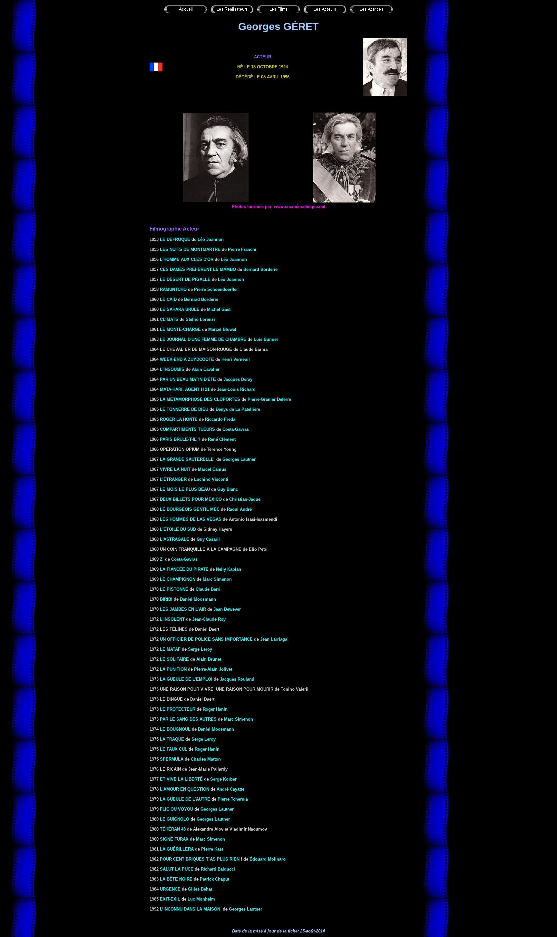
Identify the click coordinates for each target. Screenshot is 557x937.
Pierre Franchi (242, 249)
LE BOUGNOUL (175, 729)
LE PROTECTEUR (177, 709)
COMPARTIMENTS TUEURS (187, 429)
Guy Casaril (208, 539)
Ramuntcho (173, 289)
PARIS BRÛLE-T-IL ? (180, 439)
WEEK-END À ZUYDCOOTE (187, 359)
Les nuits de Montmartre (190, 249)
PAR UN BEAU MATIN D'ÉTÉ (188, 379)
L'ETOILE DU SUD (178, 529)
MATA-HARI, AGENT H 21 (185, 389)
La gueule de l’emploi (186, 679)
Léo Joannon (211, 239)
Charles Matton (206, 759)
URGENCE (170, 889)
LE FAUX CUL (173, 749)
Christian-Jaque (244, 499)
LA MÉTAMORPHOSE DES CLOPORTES (200, 399)
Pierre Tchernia (233, 799)
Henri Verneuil (235, 359)
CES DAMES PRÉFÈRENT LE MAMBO (198, 269)
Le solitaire (174, 659)
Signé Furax (174, 839)
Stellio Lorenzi (200, 319)
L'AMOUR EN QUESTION (184, 789)
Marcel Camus (212, 469)
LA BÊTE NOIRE (176, 879)
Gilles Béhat (200, 889)
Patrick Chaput (214, 879)
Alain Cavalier (206, 369)
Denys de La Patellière (238, 409)
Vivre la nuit (175, 469)
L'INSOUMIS (172, 369)
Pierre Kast (212, 849)
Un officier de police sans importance (206, 639)
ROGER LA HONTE (179, 419)
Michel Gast (218, 309)
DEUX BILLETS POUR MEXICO (191, 499)
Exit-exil (170, 899)
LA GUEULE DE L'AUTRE (185, 799)
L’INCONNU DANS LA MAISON (190, 909)
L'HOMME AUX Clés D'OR (186, 259)
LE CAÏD (168, 299)
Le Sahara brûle (180, 309)
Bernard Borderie (260, 269)
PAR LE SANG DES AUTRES (188, 719)
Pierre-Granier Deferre (269, 399)
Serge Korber (223, 779)
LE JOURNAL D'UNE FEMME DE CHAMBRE (203, 339)
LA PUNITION (173, 669)
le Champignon (177, 579)
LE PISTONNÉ (174, 589)
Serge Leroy (200, 649)
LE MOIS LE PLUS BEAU (185, 489)
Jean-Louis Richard (236, 389)
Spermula (171, 759)
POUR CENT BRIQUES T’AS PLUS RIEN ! (201, 859)
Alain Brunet (208, 659)
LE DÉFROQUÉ (175, 239)
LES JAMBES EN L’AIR (183, 609)
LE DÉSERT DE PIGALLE (185, 279)
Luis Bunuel (266, 339)
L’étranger (173, 479)
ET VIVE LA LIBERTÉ (181, 779)
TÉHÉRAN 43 (173, 829)
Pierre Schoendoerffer (216, 289)
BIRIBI (166, 599)
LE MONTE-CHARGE (180, 329)
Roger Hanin (215, 709)
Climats (169, 319)
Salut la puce (176, 869)
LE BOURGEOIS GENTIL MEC (190, 509)
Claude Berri (208, 589)
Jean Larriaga (273, 639)
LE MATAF (170, 649)
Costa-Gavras (235, 429)
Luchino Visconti (211, 479)
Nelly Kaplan (228, 569)
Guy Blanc (227, 489)
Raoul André (239, 509)
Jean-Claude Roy (209, 619)
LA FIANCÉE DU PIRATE (184, 569)
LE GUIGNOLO (174, 819)
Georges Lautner (239, 459)
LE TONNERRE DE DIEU (184, 409)
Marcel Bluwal (222, 329)
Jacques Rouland (237, 679)
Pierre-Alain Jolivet (213, 669)
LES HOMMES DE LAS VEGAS (190, 519)
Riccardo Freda (220, 419)
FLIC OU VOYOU (176, 809)
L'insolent (172, 619)
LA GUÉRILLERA (177, 849)
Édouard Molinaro (267, 859)
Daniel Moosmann (198, 599)
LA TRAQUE (172, 739)
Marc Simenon (217, 579)
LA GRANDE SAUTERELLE (187, 459)
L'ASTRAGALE (174, 539)
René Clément (222, 439)
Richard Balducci (218, 869)
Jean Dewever (227, 609)
